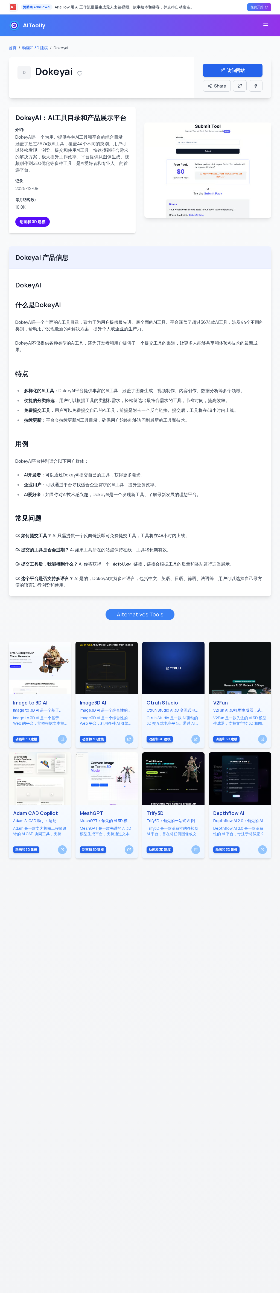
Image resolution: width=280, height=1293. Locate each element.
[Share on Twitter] (240, 86)
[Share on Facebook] (255, 86)
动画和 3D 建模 (35, 47)
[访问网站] (62, 739)
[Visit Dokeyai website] (207, 170)
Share (220, 86)
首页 (12, 47)
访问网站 (236, 70)
